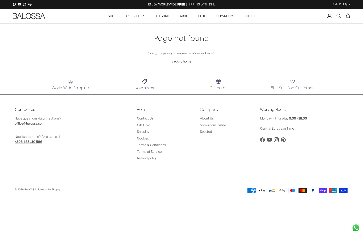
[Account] (328, 16)
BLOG (202, 16)
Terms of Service (149, 152)
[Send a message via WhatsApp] (356, 228)
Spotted (206, 132)
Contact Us (145, 118)
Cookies (143, 138)
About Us (207, 118)
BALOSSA (30, 189)
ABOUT (185, 16)
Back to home (181, 61)
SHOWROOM (223, 16)
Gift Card (143, 125)
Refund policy (147, 158)
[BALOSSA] (29, 16)
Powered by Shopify (48, 189)
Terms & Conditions (151, 145)
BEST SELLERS (135, 16)
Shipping (143, 132)
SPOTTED (248, 16)
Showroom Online (213, 125)
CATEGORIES (162, 16)
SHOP (112, 16)
